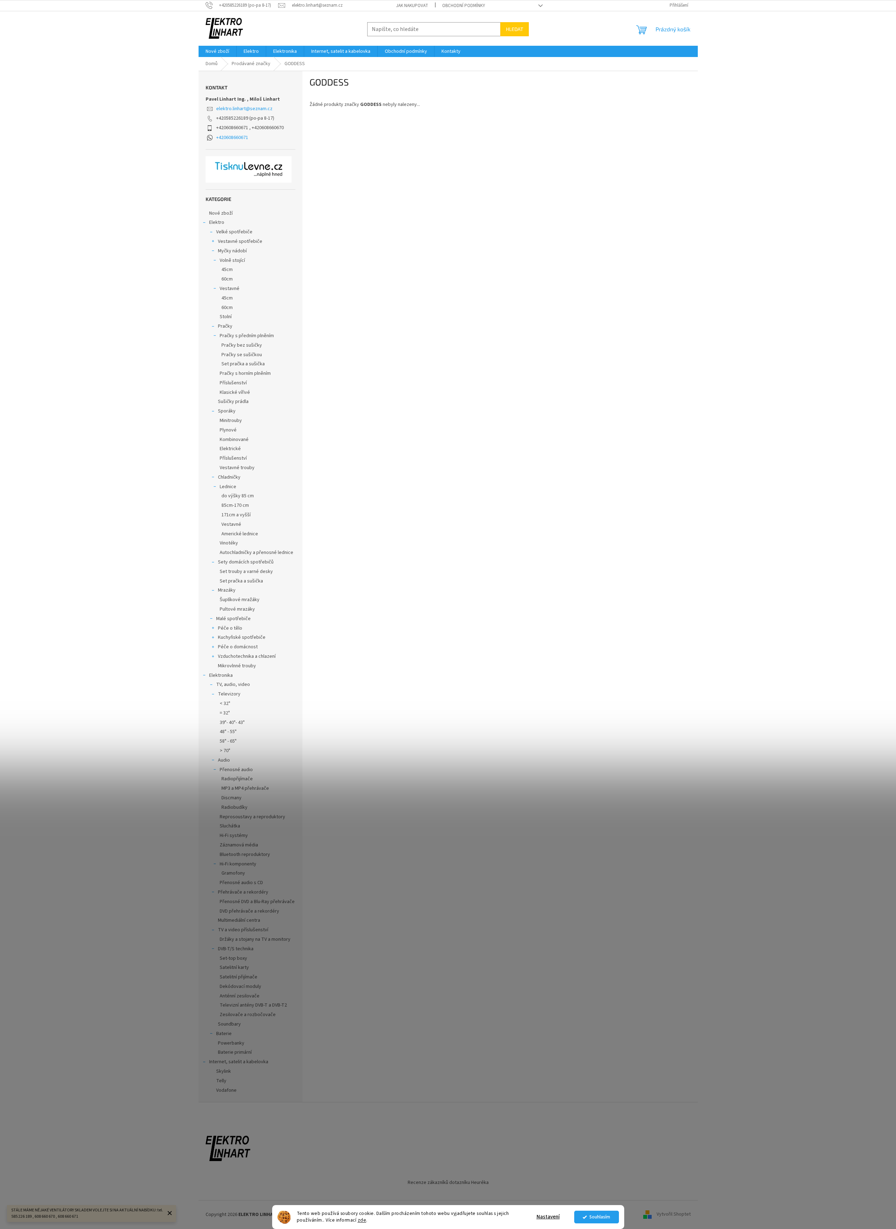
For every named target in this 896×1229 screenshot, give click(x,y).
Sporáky (227, 411)
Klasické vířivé (235, 392)
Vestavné (229, 288)
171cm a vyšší (236, 514)
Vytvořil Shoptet (674, 1214)
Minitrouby (231, 420)
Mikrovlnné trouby (237, 665)
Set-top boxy (233, 958)
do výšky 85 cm (237, 495)
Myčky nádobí (232, 250)
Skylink (223, 1071)
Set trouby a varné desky (246, 571)
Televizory (229, 694)
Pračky (225, 326)
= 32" (225, 713)
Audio (224, 760)
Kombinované (234, 439)
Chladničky (229, 477)
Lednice (228, 486)
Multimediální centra (239, 920)
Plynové (228, 430)
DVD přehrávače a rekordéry (249, 911)
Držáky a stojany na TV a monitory (255, 939)
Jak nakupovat (412, 5)
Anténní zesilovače (239, 996)
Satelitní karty (234, 967)
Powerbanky (231, 1043)
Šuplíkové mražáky (239, 599)
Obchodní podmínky (463, 5)
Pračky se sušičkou (241, 354)
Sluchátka (230, 826)
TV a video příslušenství (243, 929)
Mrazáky (227, 590)
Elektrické (230, 448)
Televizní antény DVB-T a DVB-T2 (253, 1005)
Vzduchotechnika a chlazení (247, 656)
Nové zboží (221, 213)
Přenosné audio (236, 769)
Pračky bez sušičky (241, 345)
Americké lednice (239, 533)
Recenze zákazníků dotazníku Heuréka (448, 1182)
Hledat (514, 29)
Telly (221, 1080)
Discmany (231, 797)
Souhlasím (599, 1217)
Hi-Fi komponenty (238, 864)
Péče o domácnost (238, 646)
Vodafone (226, 1090)
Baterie (224, 1033)
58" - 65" (228, 741)
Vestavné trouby (237, 467)
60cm (227, 279)
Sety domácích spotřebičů (246, 562)
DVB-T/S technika (235, 948)
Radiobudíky (234, 807)
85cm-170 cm (235, 505)
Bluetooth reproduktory (245, 854)
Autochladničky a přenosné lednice (256, 552)
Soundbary (229, 1024)
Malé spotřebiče (233, 618)
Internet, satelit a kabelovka (238, 1061)
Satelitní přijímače (238, 977)
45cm (227, 269)
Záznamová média (239, 845)
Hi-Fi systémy (234, 835)
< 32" (225, 703)
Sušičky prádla (233, 401)
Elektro (216, 222)
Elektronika (221, 675)
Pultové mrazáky (237, 609)
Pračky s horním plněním (245, 373)
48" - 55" (228, 731)
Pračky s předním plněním (247, 335)
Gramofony (233, 873)
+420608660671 (232, 137)
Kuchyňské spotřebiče (241, 637)
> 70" (225, 750)
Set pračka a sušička (243, 363)
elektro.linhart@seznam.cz (244, 108)
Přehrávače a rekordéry (243, 892)
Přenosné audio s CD (241, 882)
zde (362, 1220)
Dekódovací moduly (240, 986)
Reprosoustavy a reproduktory (252, 816)
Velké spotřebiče (234, 231)
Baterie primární (235, 1052)
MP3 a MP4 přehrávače (245, 788)
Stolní (226, 316)
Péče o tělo (230, 628)
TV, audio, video (233, 684)
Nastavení (548, 1217)
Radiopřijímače (237, 778)
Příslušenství (233, 382)
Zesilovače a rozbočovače (248, 1014)
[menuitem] (217, 51)
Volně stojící (232, 260)
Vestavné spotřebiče (240, 241)
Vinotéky (229, 543)
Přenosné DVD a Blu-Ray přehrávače (257, 901)
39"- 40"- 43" (232, 722)
